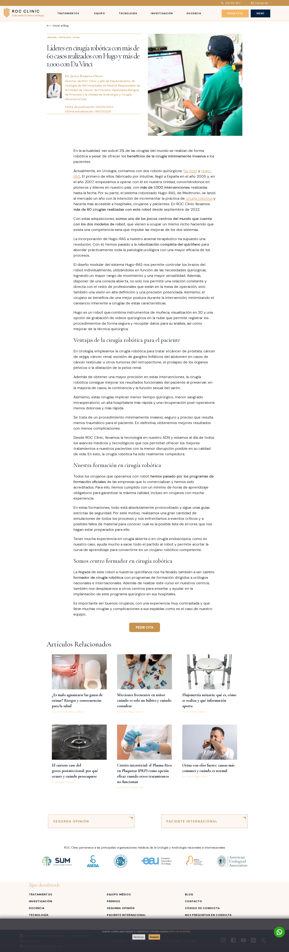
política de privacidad (179, 931)
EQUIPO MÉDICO (119, 894)
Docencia (194, 13)
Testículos (64, 37)
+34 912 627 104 (232, 5)
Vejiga (76, 37)
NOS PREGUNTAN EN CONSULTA (208, 915)
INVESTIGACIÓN (40, 901)
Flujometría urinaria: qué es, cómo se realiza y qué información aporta (209, 700)
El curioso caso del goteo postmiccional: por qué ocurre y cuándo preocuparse (75, 771)
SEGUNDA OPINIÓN (71, 821)
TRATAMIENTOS (40, 894)
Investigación (162, 13)
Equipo (99, 13)
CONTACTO (193, 901)
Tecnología (128, 13)
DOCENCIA (36, 908)
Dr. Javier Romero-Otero (84, 76)
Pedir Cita (235, 13)
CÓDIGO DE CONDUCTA (202, 908)
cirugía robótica (199, 198)
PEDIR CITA (144, 627)
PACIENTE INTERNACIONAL (192, 821)
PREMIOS (113, 901)
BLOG (189, 894)
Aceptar (154, 937)
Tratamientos (68, 13)
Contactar (261, 3)
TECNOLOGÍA (39, 915)
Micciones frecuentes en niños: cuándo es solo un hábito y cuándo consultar (144, 700)
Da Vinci (190, 170)
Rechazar (139, 937)
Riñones (51, 37)
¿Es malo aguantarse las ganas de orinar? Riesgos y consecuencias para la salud (77, 700)
